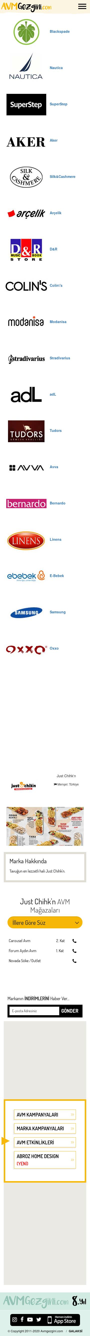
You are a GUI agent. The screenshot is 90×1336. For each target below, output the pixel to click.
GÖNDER (69, 1010)
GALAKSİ (75, 1331)
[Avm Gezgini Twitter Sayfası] (38, 1319)
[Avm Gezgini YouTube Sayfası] (30, 1319)
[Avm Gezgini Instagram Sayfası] (14, 1319)
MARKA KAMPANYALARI (40, 1128)
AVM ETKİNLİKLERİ (35, 1142)
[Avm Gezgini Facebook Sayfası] (22, 1319)
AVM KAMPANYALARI (37, 1114)
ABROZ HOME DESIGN (38, 1159)
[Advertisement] (45, 721)
